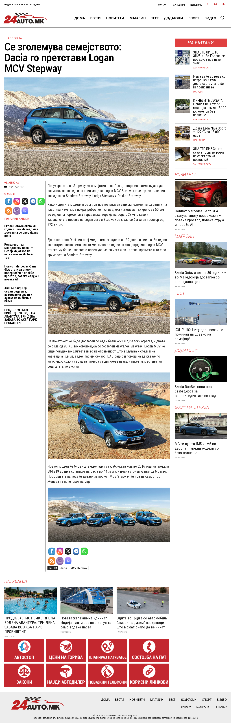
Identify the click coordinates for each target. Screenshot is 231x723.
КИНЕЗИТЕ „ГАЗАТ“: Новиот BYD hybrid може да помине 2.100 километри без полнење (209, 107)
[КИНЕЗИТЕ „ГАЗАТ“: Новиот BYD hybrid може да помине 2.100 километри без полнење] (182, 106)
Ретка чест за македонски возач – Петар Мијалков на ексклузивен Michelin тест (19, 251)
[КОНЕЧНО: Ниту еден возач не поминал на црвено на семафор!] (201, 312)
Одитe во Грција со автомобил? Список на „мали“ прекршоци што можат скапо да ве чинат (142, 622)
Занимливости (202, 68)
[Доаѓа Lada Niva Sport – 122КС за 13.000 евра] (182, 133)
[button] (222, 17)
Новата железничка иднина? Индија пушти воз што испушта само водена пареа (85, 622)
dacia (63, 568)
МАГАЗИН (198, 92)
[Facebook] (207, 4)
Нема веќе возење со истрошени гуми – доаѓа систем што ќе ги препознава (209, 81)
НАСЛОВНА (13, 38)
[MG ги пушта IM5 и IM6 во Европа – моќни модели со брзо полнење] (201, 426)
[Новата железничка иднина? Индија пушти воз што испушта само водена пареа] (86, 600)
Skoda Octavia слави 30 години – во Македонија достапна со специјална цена (21, 231)
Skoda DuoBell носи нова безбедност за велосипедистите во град (195, 391)
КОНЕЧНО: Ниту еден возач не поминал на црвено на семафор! (199, 334)
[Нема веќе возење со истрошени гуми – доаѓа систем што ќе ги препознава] (182, 82)
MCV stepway (79, 568)
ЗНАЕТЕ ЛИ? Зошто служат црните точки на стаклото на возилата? (208, 154)
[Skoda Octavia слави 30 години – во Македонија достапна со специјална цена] (201, 255)
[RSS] (223, 4)
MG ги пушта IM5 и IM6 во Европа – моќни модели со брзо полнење (197, 448)
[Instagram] (215, 4)
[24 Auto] (25, 18)
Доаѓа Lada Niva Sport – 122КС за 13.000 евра (209, 132)
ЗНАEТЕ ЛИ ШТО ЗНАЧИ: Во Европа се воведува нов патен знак (209, 57)
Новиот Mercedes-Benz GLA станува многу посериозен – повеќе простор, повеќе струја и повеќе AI (21, 272)
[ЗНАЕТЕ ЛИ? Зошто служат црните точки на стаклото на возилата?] (182, 154)
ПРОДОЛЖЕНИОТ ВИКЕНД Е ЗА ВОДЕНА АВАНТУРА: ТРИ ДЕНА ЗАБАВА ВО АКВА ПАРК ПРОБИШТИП (20, 316)
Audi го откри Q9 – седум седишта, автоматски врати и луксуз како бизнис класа (18, 294)
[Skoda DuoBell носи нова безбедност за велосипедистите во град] (201, 369)
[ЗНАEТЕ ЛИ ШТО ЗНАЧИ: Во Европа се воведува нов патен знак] (182, 57)
